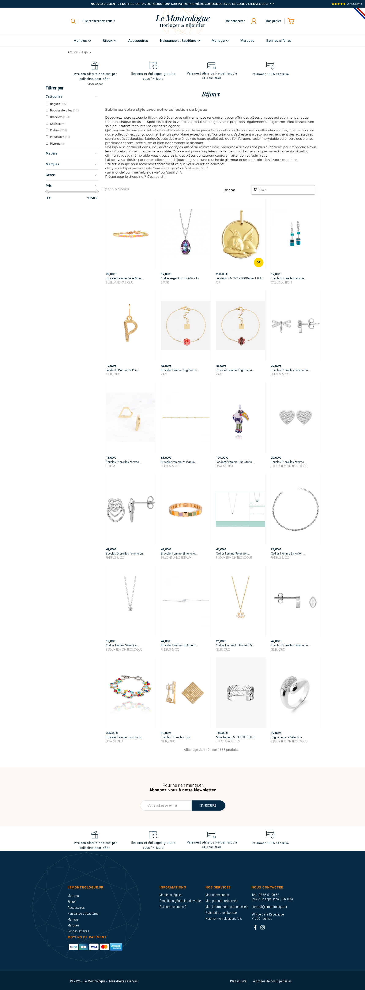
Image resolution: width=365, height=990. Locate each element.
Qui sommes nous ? (172, 907)
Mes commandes (217, 895)
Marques (73, 925)
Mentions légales (170, 895)
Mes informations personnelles (227, 907)
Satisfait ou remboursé (221, 913)
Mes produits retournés (221, 901)
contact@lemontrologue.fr (269, 907)
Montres (73, 896)
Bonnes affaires (78, 931)
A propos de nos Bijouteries (272, 981)
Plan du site (238, 981)
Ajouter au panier (130, 278)
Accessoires (76, 908)
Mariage (73, 919)
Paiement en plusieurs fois (224, 919)
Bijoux (71, 902)
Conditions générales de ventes (181, 901)
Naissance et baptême (83, 913)
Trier (262, 190)
